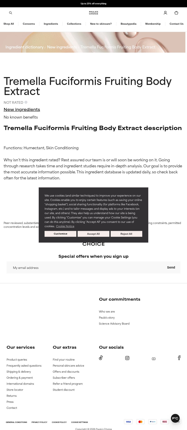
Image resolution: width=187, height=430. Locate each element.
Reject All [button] (126, 233)
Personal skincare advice (68, 365)
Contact (12, 407)
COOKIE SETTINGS (79, 422)
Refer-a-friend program (68, 383)
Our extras (64, 347)
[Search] (10, 13)
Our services (21, 347)
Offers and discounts (66, 371)
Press (10, 401)
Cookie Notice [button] (65, 226)
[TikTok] (101, 357)
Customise (60, 233)
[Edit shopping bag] (176, 13)
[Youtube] (153, 358)
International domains (20, 383)
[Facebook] (179, 357)
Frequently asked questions (24, 365)
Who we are (107, 311)
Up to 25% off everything (93, 3)
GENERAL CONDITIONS (16, 422)
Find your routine (64, 359)
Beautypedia (128, 23)
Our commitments (119, 299)
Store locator (15, 389)
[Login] (165, 13)
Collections (74, 23)
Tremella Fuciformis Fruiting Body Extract (118, 47)
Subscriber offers (64, 377)
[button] (175, 418)
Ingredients (51, 23)
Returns (12, 395)
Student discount (64, 389)
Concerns (29, 23)
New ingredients (62, 47)
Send (171, 267)
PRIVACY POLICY (39, 422)
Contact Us (177, 23)
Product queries (17, 359)
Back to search (22, 55)
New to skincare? (101, 23)
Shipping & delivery (19, 371)
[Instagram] (127, 358)
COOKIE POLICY (59, 422)
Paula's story (107, 317)
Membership (153, 23)
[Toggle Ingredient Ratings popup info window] (25, 102)
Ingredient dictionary (24, 47)
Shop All (8, 23)
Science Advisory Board (114, 323)
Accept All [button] (93, 233)
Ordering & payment (20, 377)
